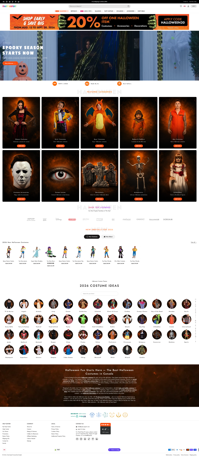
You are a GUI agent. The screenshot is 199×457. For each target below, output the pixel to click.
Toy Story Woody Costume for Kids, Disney (106, 261)
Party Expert (9, 455)
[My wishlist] (181, 6)
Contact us (185, 1)
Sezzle (4, 443)
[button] (184, 6)
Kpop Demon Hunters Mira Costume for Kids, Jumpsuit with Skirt (65, 261)
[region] (99, 1)
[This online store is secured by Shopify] (57, 449)
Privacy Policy (55, 429)
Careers (29, 429)
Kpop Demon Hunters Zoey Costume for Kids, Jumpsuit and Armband (92, 261)
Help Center (5, 429)
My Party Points (6, 427)
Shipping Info (5, 438)
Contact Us (5, 441)
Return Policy (5, 436)
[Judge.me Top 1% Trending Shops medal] (125, 414)
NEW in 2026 (63, 84)
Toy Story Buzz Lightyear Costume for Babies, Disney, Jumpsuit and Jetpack (51, 261)
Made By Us (95, 84)
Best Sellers (127, 84)
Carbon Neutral (31, 438)
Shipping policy (193, 455)
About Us (29, 427)
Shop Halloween (9, 63)
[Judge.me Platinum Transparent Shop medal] (105, 414)
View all (193, 242)
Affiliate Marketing (31, 436)
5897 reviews (105, 432)
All (195, 299)
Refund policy (169, 455)
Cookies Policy (55, 431)
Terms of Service (55, 427)
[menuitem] (13, 427)
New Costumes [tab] (93, 237)
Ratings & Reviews (32, 431)
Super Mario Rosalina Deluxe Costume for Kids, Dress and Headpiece (36, 261)
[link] (113, 220)
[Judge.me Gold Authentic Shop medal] (111, 414)
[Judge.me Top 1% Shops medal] (118, 414)
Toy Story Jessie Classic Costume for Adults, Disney (79, 261)
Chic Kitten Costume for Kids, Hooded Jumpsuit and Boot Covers (120, 261)
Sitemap (29, 441)
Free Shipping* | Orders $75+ (99, 1)
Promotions (5, 434)
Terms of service (184, 455)
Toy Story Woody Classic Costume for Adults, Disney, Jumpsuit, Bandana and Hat (135, 261)
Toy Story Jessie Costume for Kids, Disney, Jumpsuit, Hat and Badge (22, 261)
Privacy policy (176, 455)
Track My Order (193, 1)
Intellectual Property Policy (58, 436)
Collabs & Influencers (32, 434)
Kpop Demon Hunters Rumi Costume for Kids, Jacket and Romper (9, 261)
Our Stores (5, 431)
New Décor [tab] (109, 237)
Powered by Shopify (17, 455)
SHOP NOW (21, 146)
